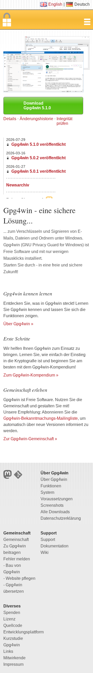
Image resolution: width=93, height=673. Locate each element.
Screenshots (52, 505)
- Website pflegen (19, 578)
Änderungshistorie (36, 119)
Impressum (13, 664)
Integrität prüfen (64, 121)
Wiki (45, 552)
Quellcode (12, 625)
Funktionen (51, 486)
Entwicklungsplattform (23, 632)
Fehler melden (16, 559)
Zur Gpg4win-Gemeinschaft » (30, 439)
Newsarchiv (17, 185)
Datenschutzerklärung (61, 518)
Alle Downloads (55, 512)
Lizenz (9, 619)
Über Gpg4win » (18, 324)
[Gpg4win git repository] (19, 477)
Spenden (11, 612)
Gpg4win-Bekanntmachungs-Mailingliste (40, 418)
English (55, 4)
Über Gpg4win (54, 479)
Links (8, 651)
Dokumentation (54, 546)
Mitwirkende (14, 658)
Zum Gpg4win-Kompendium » (30, 375)
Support (48, 539)
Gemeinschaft (16, 539)
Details (9, 119)
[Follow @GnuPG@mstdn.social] (8, 477)
